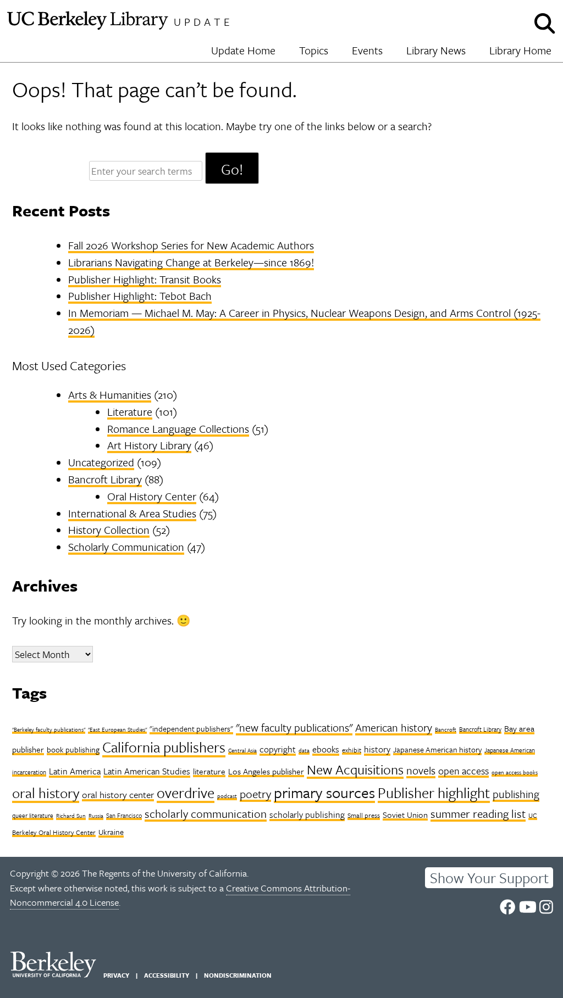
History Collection (109, 530)
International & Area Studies (132, 513)
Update (203, 22)
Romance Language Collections (178, 429)
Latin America (75, 771)
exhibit (351, 750)
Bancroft (445, 729)
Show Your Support (489, 877)
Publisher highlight (434, 792)
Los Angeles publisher (266, 771)
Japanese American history (437, 749)
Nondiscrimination (238, 975)
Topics (313, 50)
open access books (515, 772)
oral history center (118, 794)
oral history (45, 793)
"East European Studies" (117, 729)
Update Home (243, 50)
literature (209, 771)
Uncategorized (101, 462)
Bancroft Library (105, 479)
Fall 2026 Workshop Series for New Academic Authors (191, 245)
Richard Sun (71, 815)
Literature (129, 412)
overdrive (185, 792)
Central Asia (242, 750)
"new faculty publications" (294, 727)
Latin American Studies (146, 771)
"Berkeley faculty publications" (48, 729)
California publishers (163, 747)
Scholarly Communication (126, 547)
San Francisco (124, 815)
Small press (363, 815)
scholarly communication (206, 813)
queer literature (32, 815)
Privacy (116, 975)
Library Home (520, 50)
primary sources (324, 792)
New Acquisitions (355, 769)
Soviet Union (405, 815)
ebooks (325, 749)
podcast (227, 795)
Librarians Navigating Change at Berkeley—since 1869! (191, 262)
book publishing (73, 749)
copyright (278, 749)
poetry (255, 793)
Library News (436, 50)
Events (367, 50)
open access (463, 770)
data (304, 750)
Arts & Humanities (109, 395)
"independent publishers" (191, 728)
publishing (516, 794)
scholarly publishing (307, 814)
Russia (96, 815)
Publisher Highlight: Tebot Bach (140, 296)
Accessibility (166, 975)
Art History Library (149, 445)
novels (420, 770)
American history (393, 727)
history (377, 749)
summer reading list (478, 813)
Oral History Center (151, 496)
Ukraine (111, 832)
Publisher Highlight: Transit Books (144, 279)
